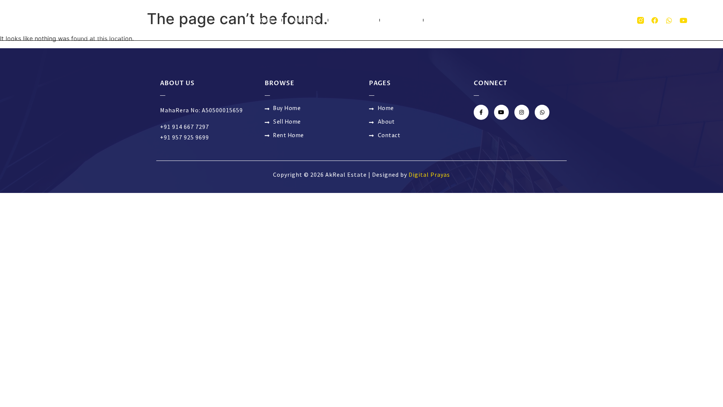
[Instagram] (521, 112)
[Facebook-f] (481, 112)
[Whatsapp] (669, 20)
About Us (304, 20)
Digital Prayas (429, 174)
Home (264, 20)
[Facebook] (654, 20)
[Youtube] (683, 20)
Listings (401, 20)
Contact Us (450, 20)
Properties (354, 20)
